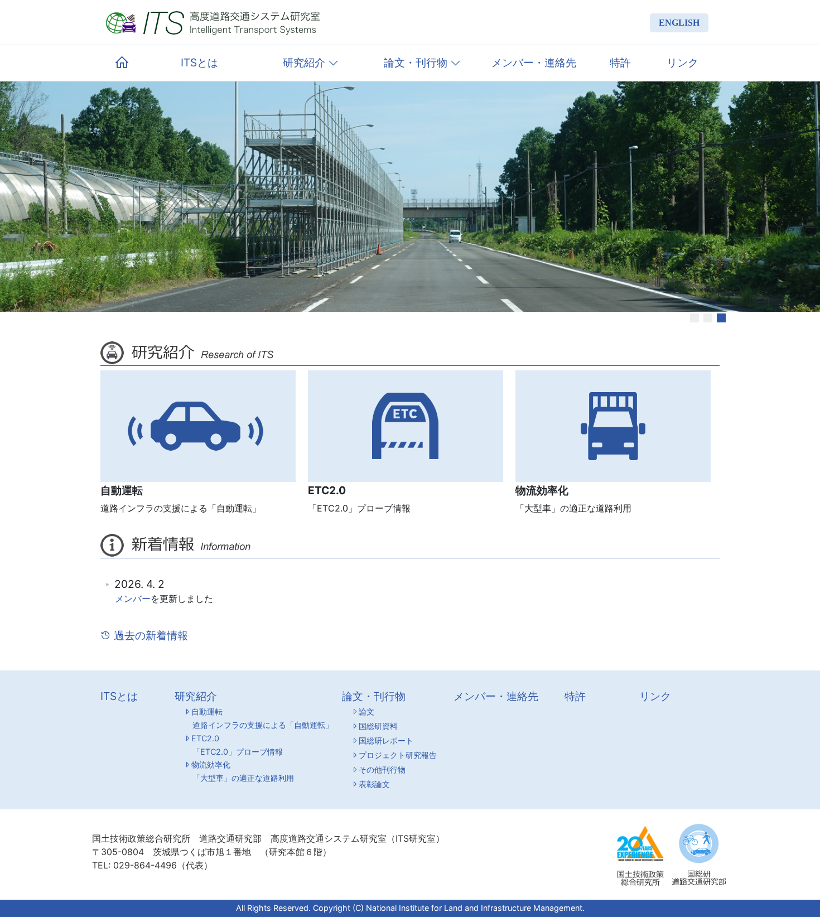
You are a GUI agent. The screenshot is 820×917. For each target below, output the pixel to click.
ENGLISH (679, 22)
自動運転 (262, 718)
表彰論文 (374, 784)
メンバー (133, 598)
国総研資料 (378, 726)
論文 (366, 711)
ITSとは (199, 62)
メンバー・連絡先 (533, 62)
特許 (620, 62)
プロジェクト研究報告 (398, 755)
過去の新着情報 (149, 635)
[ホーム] (122, 63)
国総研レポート (386, 740)
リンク (682, 62)
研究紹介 (305, 62)
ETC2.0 (237, 744)
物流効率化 (242, 771)
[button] (694, 317)
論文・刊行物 (417, 62)
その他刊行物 (382, 769)
